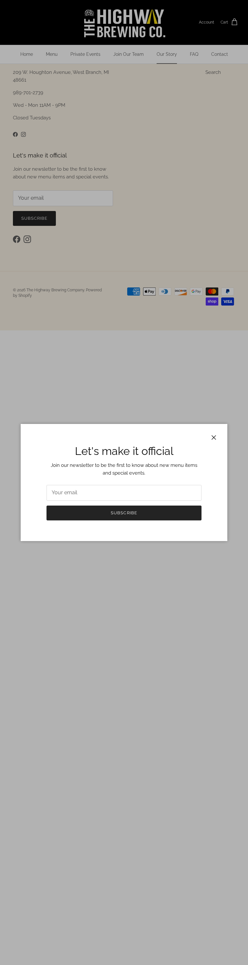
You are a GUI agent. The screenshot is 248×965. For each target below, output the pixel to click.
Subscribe (124, 512)
